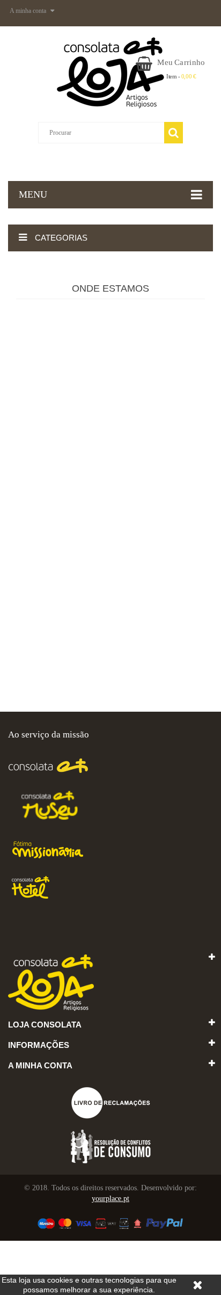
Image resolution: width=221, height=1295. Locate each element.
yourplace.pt (110, 1199)
